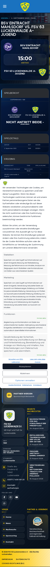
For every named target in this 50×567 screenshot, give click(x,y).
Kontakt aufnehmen (13, 486)
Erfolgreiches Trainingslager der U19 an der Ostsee (37, 438)
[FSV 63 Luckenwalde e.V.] (9, 415)
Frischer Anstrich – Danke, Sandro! (37, 453)
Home (8, 517)
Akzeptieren (25, 366)
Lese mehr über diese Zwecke (37, 360)
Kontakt (10, 542)
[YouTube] (16, 497)
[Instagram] (10, 497)
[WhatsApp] (4, 503)
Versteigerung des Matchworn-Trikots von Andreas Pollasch (37, 470)
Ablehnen (25, 373)
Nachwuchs (11, 529)
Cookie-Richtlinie (14, 385)
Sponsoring (11, 536)
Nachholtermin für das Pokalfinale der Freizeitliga (38, 422)
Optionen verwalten (25, 380)
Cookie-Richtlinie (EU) (13, 563)
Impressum (37, 385)
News (8, 523)
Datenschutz (27, 385)
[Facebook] (4, 497)
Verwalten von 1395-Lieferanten (15, 360)
